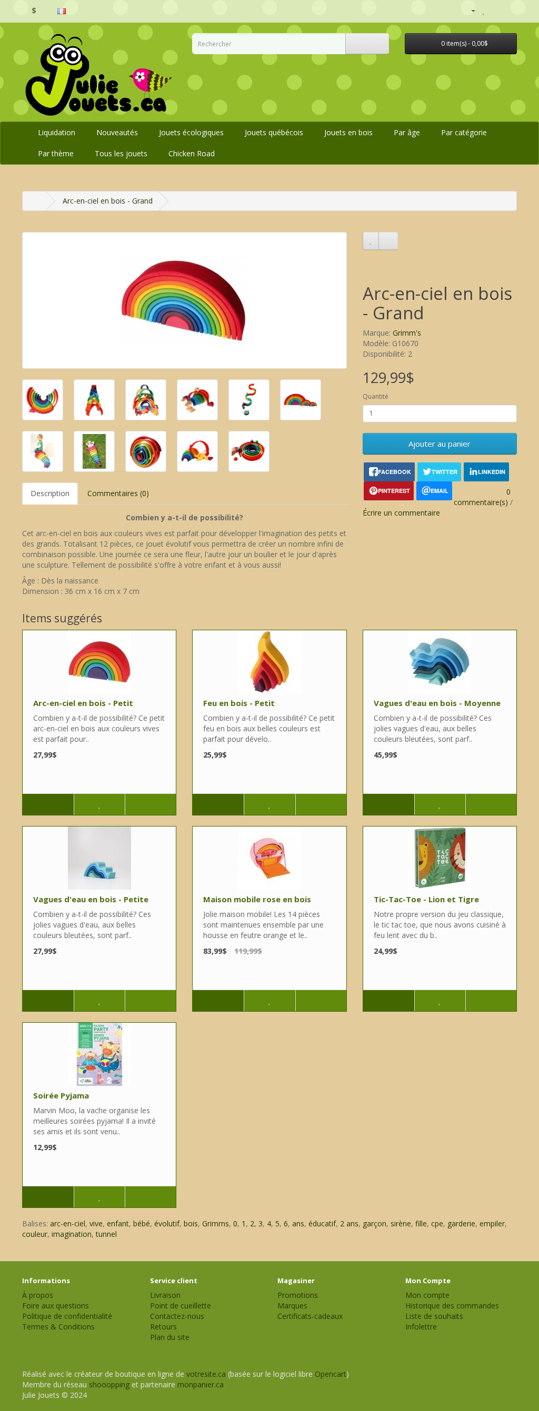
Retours (163, 1327)
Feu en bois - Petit (239, 703)
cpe (437, 1223)
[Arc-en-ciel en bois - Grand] (184, 300)
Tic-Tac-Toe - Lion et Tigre (426, 899)
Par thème (56, 153)
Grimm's (407, 333)
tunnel (106, 1234)
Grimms (215, 1223)
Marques (292, 1306)
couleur (34, 1234)
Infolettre (421, 1327)
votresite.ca (206, 1374)
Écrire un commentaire (401, 513)
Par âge (407, 132)
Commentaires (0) (118, 493)
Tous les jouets (121, 153)
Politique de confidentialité (67, 1316)
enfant (118, 1223)
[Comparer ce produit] (388, 241)
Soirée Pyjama (61, 1095)
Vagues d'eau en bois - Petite (90, 899)
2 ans (349, 1223)
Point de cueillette (180, 1306)
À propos (37, 1295)
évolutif (166, 1223)
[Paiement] (509, 10)
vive (96, 1223)
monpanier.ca (200, 1384)
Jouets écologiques (191, 132)
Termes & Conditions (58, 1327)
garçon (374, 1223)
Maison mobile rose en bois (257, 899)
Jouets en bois (348, 132)
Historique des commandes (452, 1306)
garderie (461, 1223)
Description (50, 493)
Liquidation (56, 132)
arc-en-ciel (67, 1223)
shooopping (109, 1384)
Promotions (297, 1295)
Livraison (165, 1295)
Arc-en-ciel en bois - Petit (83, 703)
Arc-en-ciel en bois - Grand (108, 201)
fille (421, 1223)
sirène (401, 1223)
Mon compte (427, 1295)
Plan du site (169, 1337)
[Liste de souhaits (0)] (484, 10)
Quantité (375, 396)
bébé (141, 1223)
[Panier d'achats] (495, 10)
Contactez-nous (177, 1316)
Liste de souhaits (434, 1316)
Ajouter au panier (439, 443)
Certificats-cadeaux (310, 1316)
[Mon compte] (468, 10)
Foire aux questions (55, 1306)
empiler (492, 1223)
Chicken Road (191, 153)
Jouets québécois (274, 132)
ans (298, 1223)
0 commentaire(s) (482, 497)
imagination (72, 1234)
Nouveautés (117, 132)
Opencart (330, 1374)
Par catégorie (464, 132)
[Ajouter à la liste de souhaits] (371, 241)
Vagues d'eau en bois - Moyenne (437, 703)
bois (191, 1223)
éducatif (322, 1223)
